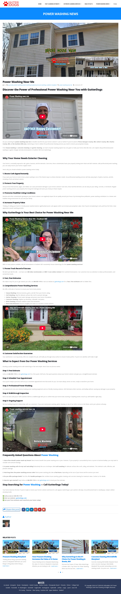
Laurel (69, 588)
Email (43, 509)
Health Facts (89, 4)
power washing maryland (29, 85)
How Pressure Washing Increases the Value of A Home (15, 557)
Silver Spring (36, 590)
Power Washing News (102, 4)
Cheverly (63, 585)
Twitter (27, 509)
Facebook (23, 509)
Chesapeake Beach (54, 585)
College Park (75, 585)
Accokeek (6, 585)
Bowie (19, 585)
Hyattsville (53, 588)
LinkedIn (31, 509)
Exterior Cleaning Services (72, 4)
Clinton (69, 585)
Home (39, 4)
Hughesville (37, 588)
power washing (18, 85)
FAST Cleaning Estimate (52, 4)
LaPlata (59, 588)
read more (25, 566)
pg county (10, 85)
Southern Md (44, 590)
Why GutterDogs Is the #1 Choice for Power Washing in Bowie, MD (44, 559)
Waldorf (61, 590)
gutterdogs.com (59, 281)
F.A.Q (115, 4)
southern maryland (52, 85)
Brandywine (25, 585)
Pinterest (39, 509)
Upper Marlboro (53, 590)
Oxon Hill (74, 588)
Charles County (43, 585)
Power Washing (49, 455)
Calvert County (33, 585)
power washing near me (65, 85)
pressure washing (41, 85)
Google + (35, 509)
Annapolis (13, 585)
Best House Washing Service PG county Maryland (104, 557)
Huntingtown (45, 588)
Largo (64, 588)
